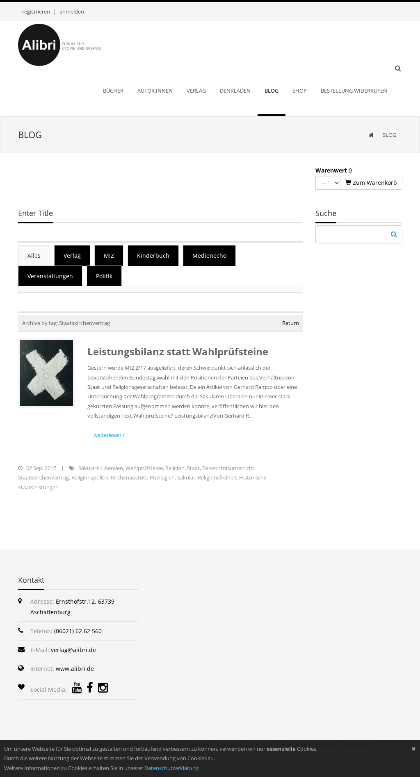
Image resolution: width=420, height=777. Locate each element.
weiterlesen (108, 434)
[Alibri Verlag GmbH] (70, 44)
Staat (193, 468)
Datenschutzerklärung (171, 768)
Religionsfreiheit (217, 477)
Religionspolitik (89, 477)
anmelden (71, 11)
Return (290, 323)
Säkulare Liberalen (100, 468)
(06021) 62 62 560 (78, 631)
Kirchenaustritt (129, 477)
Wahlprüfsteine (144, 468)
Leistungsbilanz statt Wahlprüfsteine (177, 351)
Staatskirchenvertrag (43, 477)
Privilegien (162, 477)
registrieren (36, 11)
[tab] (34, 255)
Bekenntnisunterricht (228, 468)
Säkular (186, 477)
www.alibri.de (75, 668)
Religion (175, 468)
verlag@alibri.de (73, 650)
